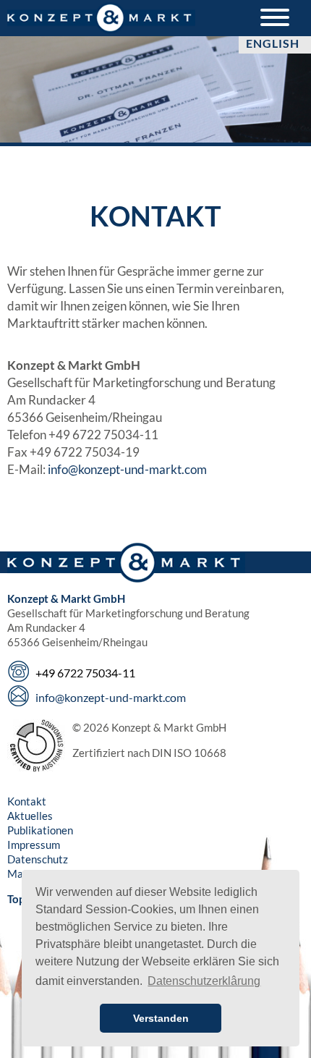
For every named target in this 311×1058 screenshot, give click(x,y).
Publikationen (40, 830)
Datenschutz (37, 859)
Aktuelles (30, 815)
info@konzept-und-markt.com (127, 469)
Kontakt (26, 801)
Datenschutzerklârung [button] (204, 981)
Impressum (33, 844)
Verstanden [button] (161, 1018)
